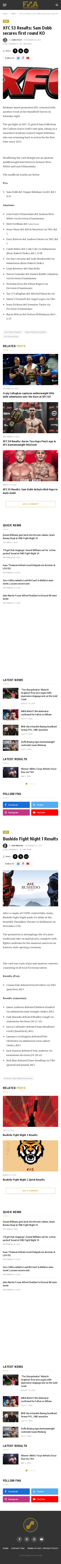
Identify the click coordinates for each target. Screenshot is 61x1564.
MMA (6, 21)
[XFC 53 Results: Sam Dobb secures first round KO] (30, 83)
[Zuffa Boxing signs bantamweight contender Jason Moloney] (10, 745)
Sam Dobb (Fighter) (12, 332)
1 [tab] (26, 784)
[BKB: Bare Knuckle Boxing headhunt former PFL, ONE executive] (10, 730)
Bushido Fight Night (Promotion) (18, 1078)
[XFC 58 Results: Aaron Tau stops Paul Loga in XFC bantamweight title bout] (30, 417)
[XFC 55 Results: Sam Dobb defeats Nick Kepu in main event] (30, 465)
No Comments (11, 44)
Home (5, 1548)
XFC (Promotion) (11, 336)
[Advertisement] (30, 641)
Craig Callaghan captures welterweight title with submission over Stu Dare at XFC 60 (28, 394)
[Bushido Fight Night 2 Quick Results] (30, 1155)
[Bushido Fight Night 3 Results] (30, 1111)
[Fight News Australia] (30, 5)
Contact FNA (17, 1548)
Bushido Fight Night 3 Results (20, 1134)
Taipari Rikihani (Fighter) (35, 332)
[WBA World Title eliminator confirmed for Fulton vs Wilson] (10, 714)
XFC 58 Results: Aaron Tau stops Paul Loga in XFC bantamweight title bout (29, 443)
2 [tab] (29, 784)
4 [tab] (34, 784)
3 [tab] (31, 784)
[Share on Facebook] (15, 50)
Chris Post (17, 40)
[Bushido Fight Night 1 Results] (30, 888)
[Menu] (5, 5)
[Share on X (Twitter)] (20, 50)
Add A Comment (30, 504)
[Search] (56, 5)
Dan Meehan (17, 846)
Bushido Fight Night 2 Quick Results (24, 1179)
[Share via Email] (26, 50)
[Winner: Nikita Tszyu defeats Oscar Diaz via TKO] (10, 772)
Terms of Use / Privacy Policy (42, 1548)
